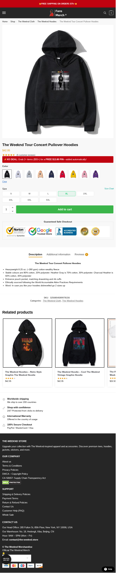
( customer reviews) (26, 155)
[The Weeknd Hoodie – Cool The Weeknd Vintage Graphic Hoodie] (79, 343)
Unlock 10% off (6, 559)
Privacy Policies (10, 470)
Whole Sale (8, 515)
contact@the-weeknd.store (23, 539)
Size (4, 188)
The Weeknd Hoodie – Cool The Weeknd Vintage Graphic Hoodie (78, 373)
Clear (4, 181)
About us (6, 461)
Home (5, 21)
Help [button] (110, 569)
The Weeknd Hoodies (47, 21)
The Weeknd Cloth (26, 21)
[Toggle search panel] (104, 13)
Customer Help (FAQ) (13, 510)
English (14, 558)
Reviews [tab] (81, 254)
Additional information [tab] (58, 254)
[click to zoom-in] (59, 81)
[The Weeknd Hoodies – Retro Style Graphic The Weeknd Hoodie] (27, 343)
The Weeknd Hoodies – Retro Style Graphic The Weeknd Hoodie (23, 373)
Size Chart (109, 188)
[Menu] (7, 13)
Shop (12, 21)
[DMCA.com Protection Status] (57, 482)
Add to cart (65, 209)
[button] (110, 13)
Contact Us (8, 506)
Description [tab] (35, 254)
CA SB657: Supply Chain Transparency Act (24, 478)
